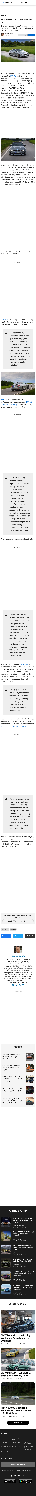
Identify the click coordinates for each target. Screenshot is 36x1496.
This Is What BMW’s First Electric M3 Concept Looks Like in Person (11, 1057)
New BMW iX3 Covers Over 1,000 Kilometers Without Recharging (22, 1287)
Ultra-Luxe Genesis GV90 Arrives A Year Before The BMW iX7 (22, 1220)
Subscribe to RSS (6, 1446)
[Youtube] (20, 1476)
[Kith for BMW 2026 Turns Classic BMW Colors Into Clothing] (30, 1065)
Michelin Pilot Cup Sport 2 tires (13, 726)
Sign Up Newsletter (27, 1442)
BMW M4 (3, 16)
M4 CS (13, 76)
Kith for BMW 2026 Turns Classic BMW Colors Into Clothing (11, 1068)
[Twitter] (16, 985)
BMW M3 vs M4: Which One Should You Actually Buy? (16, 1374)
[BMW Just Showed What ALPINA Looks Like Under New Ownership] (30, 1076)
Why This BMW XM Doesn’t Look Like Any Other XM (22, 1260)
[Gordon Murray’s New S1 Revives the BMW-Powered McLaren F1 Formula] (30, 1098)
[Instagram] (20, 985)
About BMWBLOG (6, 1438)
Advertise (4, 1442)
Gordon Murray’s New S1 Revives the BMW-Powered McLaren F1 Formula (12, 1101)
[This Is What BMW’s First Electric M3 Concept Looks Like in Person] (30, 1054)
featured (13, 929)
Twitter (19, 936)
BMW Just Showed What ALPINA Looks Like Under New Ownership (13, 1079)
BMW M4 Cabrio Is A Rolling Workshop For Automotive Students (16, 1338)
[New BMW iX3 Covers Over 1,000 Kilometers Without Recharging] (6, 1285)
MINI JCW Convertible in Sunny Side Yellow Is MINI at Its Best (22, 1247)
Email (31, 936)
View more (17, 1423)
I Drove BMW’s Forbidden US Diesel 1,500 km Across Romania (23, 1234)
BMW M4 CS (5, 929)
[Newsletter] (26, 2)
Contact (26, 1438)
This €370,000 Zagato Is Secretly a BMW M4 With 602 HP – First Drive (16, 1410)
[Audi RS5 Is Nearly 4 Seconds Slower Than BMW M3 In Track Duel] (6, 1272)
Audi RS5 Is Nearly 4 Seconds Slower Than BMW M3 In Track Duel (23, 1274)
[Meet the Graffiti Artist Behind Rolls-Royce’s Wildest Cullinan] (30, 1087)
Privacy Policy (16, 1446)
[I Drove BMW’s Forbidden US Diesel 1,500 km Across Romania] (6, 1232)
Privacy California (6, 1452)
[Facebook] (13, 985)
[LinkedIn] (23, 985)
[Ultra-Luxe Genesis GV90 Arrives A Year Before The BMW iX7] (6, 1218)
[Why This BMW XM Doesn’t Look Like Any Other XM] (6, 1259)
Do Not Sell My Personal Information (28, 1447)
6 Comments (31, 35)
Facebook (7, 936)
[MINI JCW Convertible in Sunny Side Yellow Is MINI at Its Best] (6, 1245)
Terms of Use (16, 1442)
